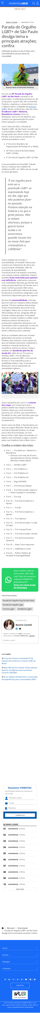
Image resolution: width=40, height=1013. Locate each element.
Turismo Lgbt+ (9, 609)
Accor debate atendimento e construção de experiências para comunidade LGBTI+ (20, 678)
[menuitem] (20, 947)
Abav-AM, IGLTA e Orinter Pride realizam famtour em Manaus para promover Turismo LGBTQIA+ (19, 670)
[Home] (3, 927)
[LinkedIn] (16, 628)
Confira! (32, 636)
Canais (4, 948)
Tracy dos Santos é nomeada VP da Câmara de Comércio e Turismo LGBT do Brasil (19, 661)
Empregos (6, 962)
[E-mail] (20, 628)
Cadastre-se (20, 815)
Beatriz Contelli (11, 22)
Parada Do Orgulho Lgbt (13, 604)
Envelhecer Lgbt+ (25, 609)
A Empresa (6, 968)
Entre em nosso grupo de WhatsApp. (25, 586)
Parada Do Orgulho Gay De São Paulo (18, 600)
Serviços (5, 955)
